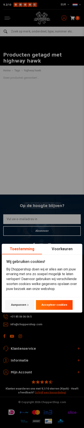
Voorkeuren (62, 249)
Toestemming (22, 249)
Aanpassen (18, 304)
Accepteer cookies (54, 304)
